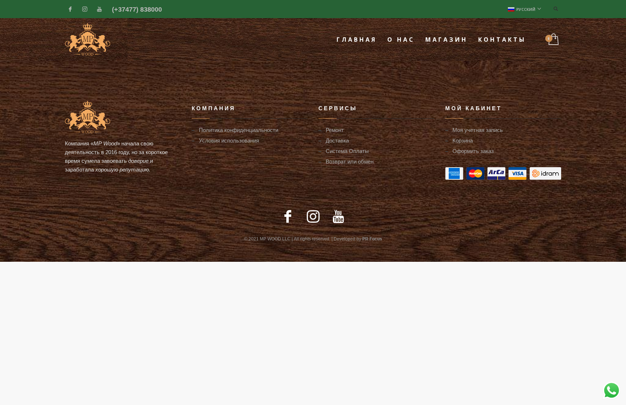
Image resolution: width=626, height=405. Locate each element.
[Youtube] (99, 9)
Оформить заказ (473, 150)
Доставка (337, 140)
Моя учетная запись (477, 129)
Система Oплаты (347, 150)
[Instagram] (84, 9)
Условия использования (229, 140)
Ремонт (335, 129)
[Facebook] (70, 9)
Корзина (462, 140)
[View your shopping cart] (553, 40)
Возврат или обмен (349, 161)
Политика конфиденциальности (238, 129)
